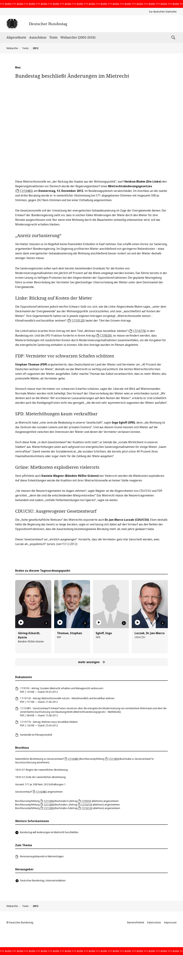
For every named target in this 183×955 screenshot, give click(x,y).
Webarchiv (12, 48)
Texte (53, 37)
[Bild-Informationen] (46, 623)
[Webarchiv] (36, 24)
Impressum (170, 922)
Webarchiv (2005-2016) (77, 37)
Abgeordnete (16, 37)
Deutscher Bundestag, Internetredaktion (43, 880)
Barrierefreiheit (135, 922)
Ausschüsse (37, 37)
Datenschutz (154, 922)
